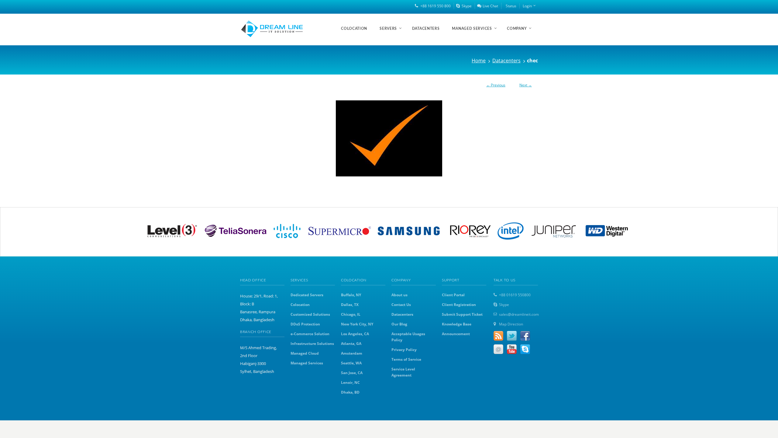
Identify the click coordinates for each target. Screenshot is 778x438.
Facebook (525, 336)
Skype (467, 6)
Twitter (512, 336)
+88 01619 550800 (515, 294)
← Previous (495, 85)
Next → (525, 85)
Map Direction (511, 324)
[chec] (389, 138)
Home (479, 60)
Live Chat (490, 6)
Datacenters (506, 60)
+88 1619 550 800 (435, 6)
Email (498, 349)
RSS (498, 336)
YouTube (512, 349)
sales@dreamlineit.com (519, 314)
